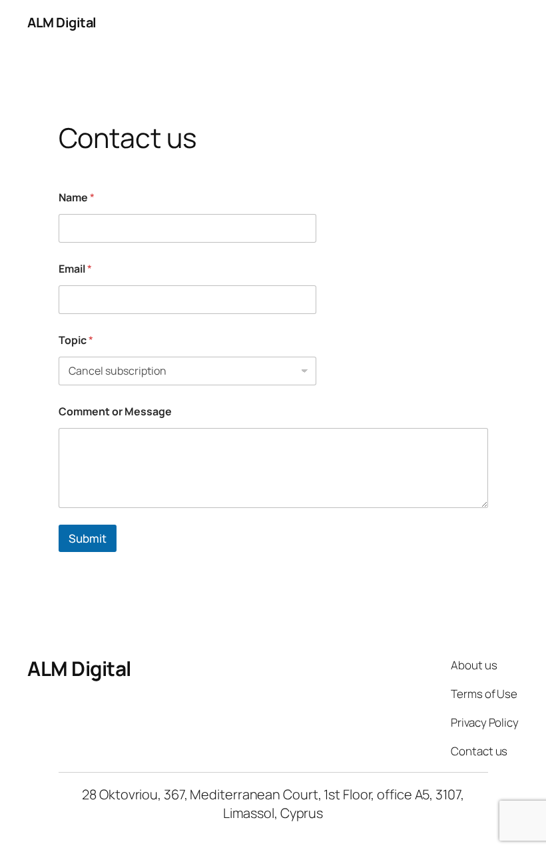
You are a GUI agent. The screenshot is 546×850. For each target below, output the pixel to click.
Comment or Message (115, 411)
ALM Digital (62, 22)
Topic (76, 340)
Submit (88, 538)
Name (77, 197)
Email (75, 269)
